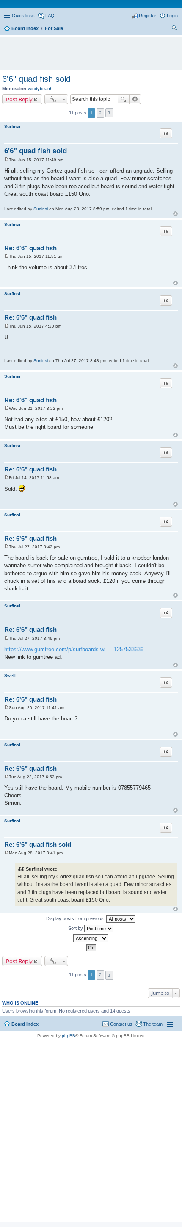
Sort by (76, 928)
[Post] (6, 159)
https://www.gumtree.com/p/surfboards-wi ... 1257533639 (73, 649)
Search (123, 99)
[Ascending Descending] (91, 938)
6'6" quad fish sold (36, 79)
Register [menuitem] (147, 15)
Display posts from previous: (76, 918)
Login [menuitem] (172, 15)
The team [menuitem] (153, 1024)
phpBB (68, 1035)
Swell (10, 675)
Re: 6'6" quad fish (30, 248)
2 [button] (100, 113)
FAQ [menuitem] (50, 15)
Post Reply (19, 99)
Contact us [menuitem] (121, 1024)
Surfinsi (12, 126)
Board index (25, 1024)
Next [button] (109, 112)
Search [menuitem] (174, 29)
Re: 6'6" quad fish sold (37, 844)
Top (175, 213)
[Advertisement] (93, 49)
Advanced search (135, 99)
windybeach (40, 88)
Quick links (23, 15)
